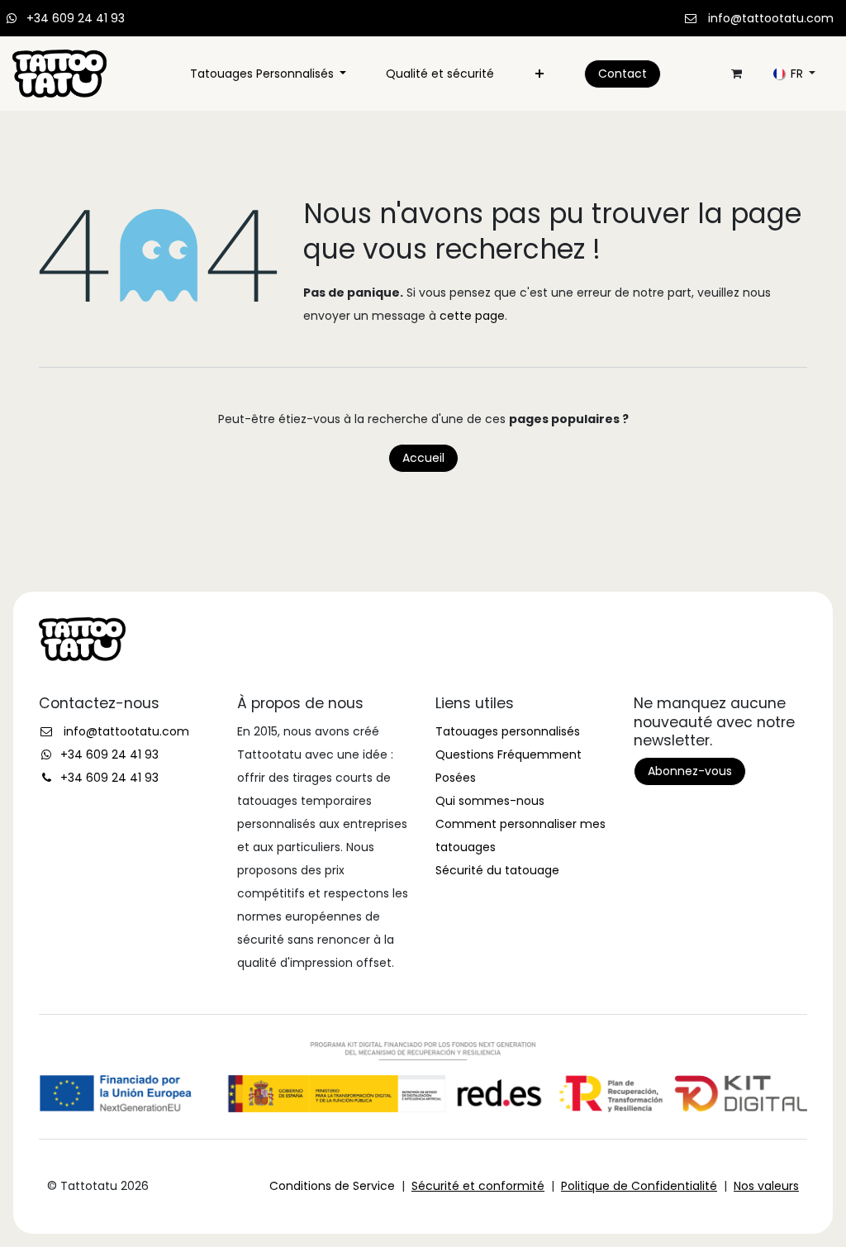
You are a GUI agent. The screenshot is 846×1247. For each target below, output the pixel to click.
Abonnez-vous (690, 771)
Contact (622, 73)
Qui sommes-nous (489, 800)
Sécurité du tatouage (497, 870)
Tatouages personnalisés (507, 731)
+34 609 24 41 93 (75, 18)
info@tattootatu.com (771, 18)
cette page (472, 315)
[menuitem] (268, 73)
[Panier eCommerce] (736, 73)
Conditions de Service (332, 1186)
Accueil (423, 458)
